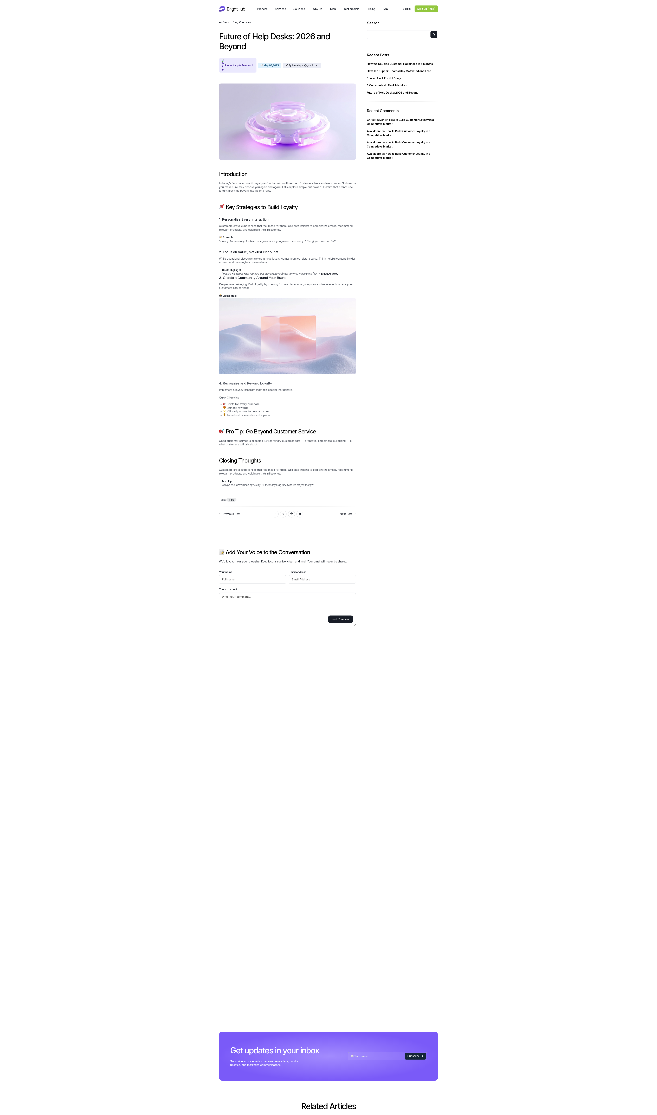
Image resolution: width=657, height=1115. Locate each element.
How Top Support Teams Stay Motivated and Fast (399, 71)
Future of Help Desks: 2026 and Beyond (392, 92)
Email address (297, 572)
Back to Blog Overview (237, 22)
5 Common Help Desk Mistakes (387, 85)
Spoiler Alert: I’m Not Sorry (384, 78)
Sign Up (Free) (426, 8)
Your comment (228, 589)
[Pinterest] (291, 514)
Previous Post (231, 514)
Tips (231, 499)
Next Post (346, 514)
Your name (225, 572)
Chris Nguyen (375, 119)
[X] (283, 514)
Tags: (222, 499)
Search (373, 23)
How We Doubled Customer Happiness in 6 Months (400, 64)
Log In (406, 8)
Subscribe (413, 1056)
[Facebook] (275, 514)
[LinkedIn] (299, 514)
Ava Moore (374, 131)
